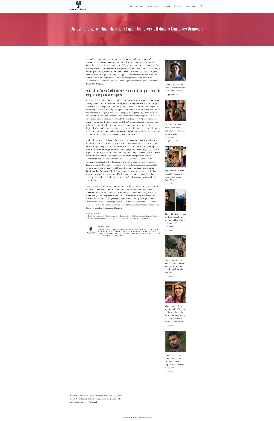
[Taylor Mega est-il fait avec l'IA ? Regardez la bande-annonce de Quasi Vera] (175, 166)
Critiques (166, 6)
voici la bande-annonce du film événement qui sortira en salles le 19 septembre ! (119, 219)
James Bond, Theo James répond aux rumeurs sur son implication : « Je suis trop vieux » (174, 361)
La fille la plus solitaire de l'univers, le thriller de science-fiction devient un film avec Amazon (123, 216)
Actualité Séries (153, 6)
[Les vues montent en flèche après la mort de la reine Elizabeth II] (175, 79)
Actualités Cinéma (137, 6)
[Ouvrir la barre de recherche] (201, 6)
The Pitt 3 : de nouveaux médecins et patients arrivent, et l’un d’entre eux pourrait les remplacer (175, 220)
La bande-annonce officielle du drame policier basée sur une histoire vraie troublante (175, 130)
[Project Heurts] (79, 6)
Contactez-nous (190, 6)
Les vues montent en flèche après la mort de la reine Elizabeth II (175, 88)
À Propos (177, 6)
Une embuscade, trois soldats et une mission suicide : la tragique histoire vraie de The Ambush (174, 266)
